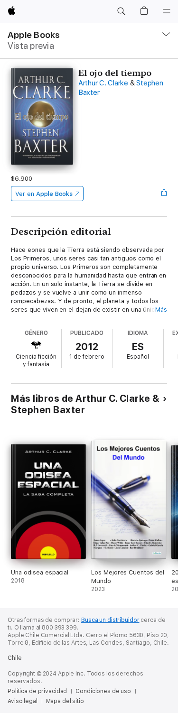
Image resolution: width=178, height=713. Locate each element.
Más (161, 309)
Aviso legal (22, 701)
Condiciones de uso (103, 691)
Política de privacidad (37, 691)
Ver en (44, 193)
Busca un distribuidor (110, 620)
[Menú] (166, 11)
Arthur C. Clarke (103, 83)
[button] (121, 11)
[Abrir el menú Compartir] (164, 193)
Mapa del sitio (65, 701)
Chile (14, 658)
